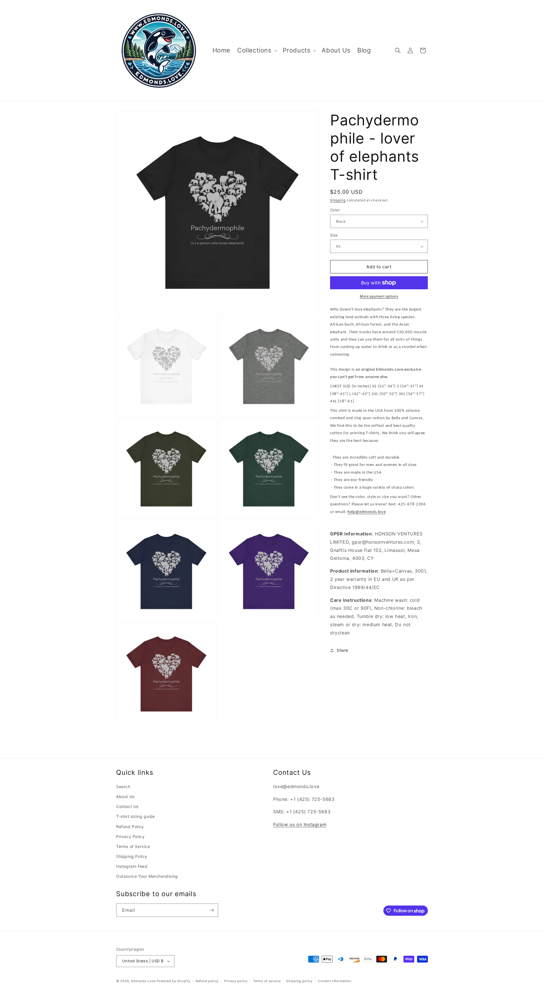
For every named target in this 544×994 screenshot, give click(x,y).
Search (123, 786)
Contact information (334, 981)
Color (335, 210)
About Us (125, 796)
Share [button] (342, 650)
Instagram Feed (131, 866)
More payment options (379, 296)
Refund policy (207, 981)
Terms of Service (133, 846)
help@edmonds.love (366, 512)
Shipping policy (299, 981)
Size (334, 235)
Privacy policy (236, 981)
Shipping (338, 200)
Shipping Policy (131, 856)
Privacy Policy (130, 836)
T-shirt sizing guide (135, 816)
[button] (256, 50)
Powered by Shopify (173, 981)
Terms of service (266, 981)
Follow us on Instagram (299, 824)
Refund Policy (130, 826)
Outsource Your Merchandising (147, 876)
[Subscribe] (211, 910)
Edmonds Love (143, 981)
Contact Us (127, 806)
